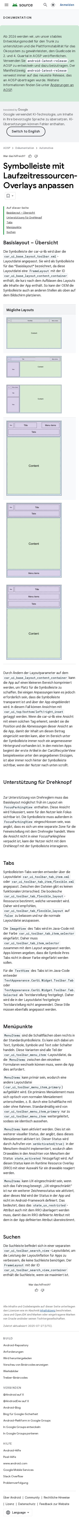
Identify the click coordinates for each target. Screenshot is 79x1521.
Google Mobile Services (18, 1470)
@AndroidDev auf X (16, 1401)
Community (32, 1497)
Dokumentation (17, 17)
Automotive (46, 148)
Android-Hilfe (12, 1450)
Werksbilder (10, 1371)
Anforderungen (13, 1352)
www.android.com (15, 1463)
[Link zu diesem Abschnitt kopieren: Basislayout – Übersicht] (62, 243)
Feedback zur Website (54, 1504)
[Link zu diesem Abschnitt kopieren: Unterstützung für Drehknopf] (7, 788)
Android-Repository (15, 1345)
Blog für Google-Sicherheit (20, 1414)
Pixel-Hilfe (9, 1457)
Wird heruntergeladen (17, 1358)
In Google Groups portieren (20, 1433)
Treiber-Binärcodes (15, 1377)
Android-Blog (12, 1407)
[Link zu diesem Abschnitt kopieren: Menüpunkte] (37, 1026)
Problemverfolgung (15, 1483)
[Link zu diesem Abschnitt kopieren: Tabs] (18, 863)
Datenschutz (26, 1504)
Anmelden (67, 5)
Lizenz (10, 1504)
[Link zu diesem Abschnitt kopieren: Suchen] (24, 1237)
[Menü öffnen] (6, 5)
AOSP (6, 148)
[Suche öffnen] (45, 4)
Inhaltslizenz (48, 1310)
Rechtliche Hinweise (57, 1497)
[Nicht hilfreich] (36, 156)
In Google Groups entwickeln (22, 1427)
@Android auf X (13, 1394)
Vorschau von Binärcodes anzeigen (25, 1364)
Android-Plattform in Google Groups (26, 1420)
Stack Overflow (13, 1476)
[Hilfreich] (30, 156)
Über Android (12, 1497)
